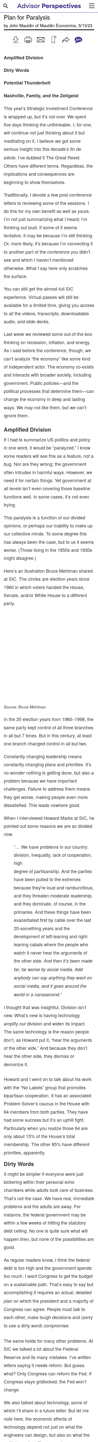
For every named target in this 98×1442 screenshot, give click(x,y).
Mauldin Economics (58, 25)
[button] (15, 39)
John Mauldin (21, 25)
